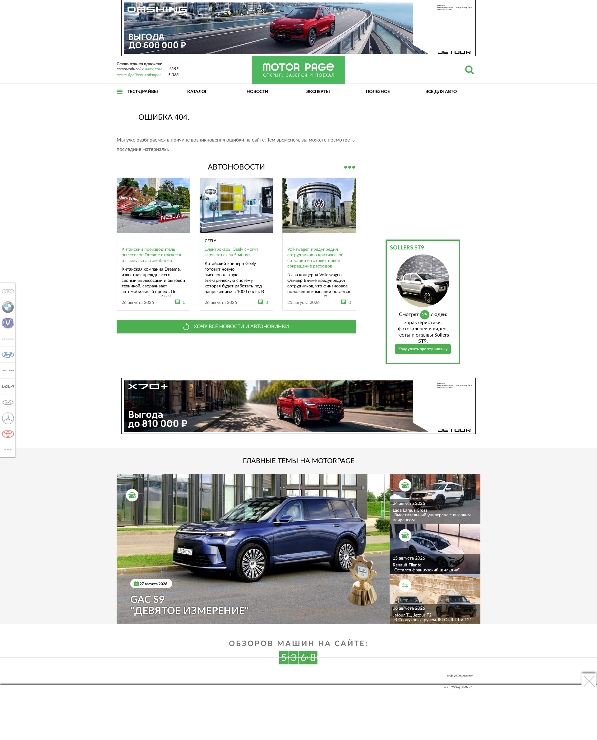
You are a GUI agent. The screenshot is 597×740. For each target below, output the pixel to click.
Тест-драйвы (142, 92)
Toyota (6, 434)
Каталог (197, 92)
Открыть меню (120, 98)
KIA (6, 386)
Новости (257, 92)
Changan (6, 323)
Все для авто (441, 92)
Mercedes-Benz (6, 418)
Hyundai (6, 354)
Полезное (378, 92)
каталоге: (154, 69)
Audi (6, 291)
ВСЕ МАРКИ (8, 447)
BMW (6, 307)
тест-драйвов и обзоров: (139, 75)
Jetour (6, 370)
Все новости (350, 166)
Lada (6, 402)
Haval (6, 339)
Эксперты (318, 92)
